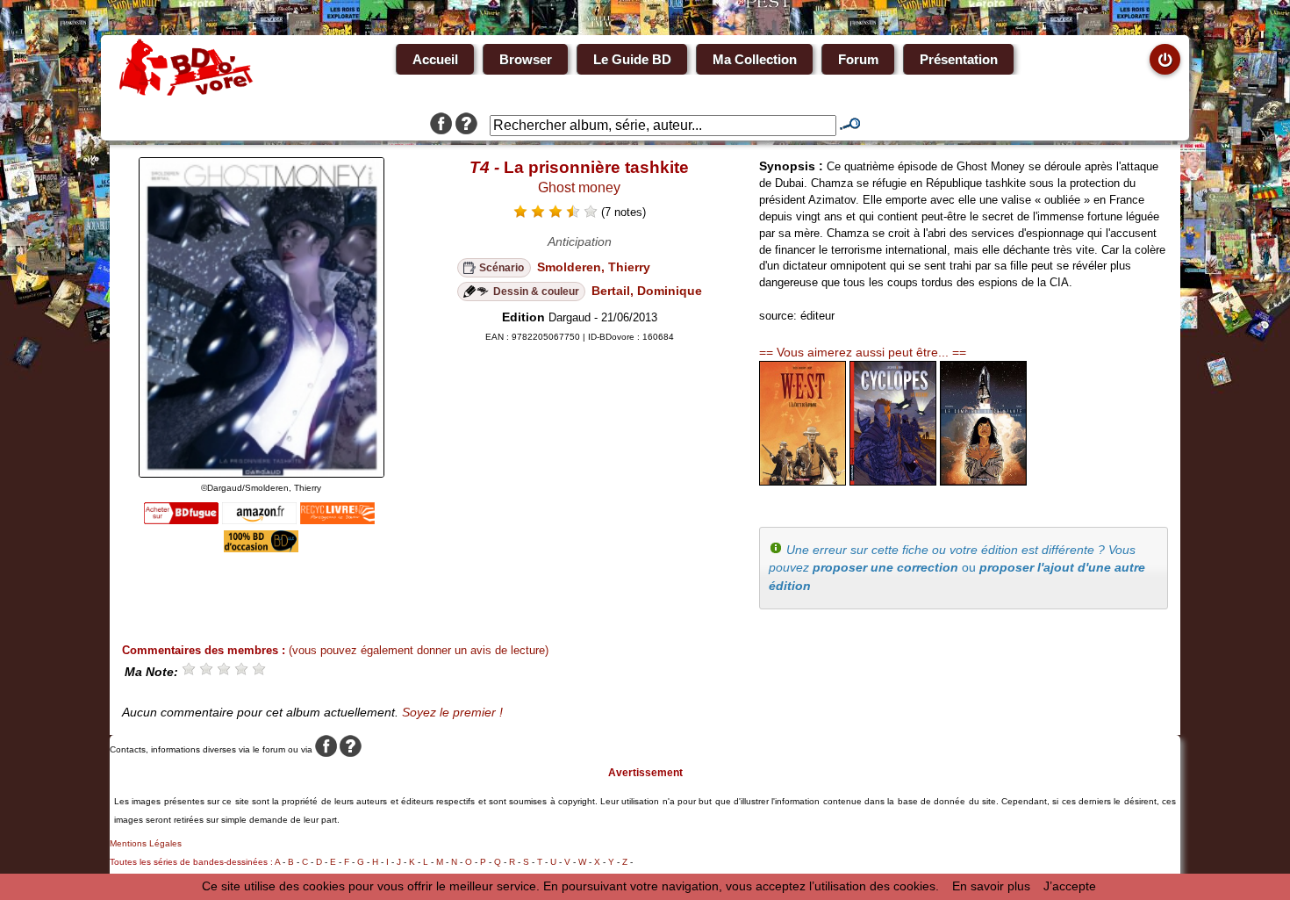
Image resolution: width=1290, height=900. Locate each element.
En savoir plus (991, 886)
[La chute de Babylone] (802, 481)
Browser (525, 59)
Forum (858, 59)
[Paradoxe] (983, 481)
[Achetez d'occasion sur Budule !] (261, 548)
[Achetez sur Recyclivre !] (337, 520)
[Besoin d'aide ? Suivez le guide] (466, 126)
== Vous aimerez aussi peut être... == (862, 352)
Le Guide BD (632, 59)
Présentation (959, 59)
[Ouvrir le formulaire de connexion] (1165, 59)
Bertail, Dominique (646, 291)
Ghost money (579, 187)
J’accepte (1069, 886)
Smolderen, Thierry (593, 267)
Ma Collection (755, 59)
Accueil (435, 59)
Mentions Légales (146, 843)
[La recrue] (892, 481)
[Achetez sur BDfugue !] (181, 520)
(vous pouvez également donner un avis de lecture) (418, 650)
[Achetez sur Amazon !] (259, 520)
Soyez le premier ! (452, 712)
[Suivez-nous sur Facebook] (441, 126)
